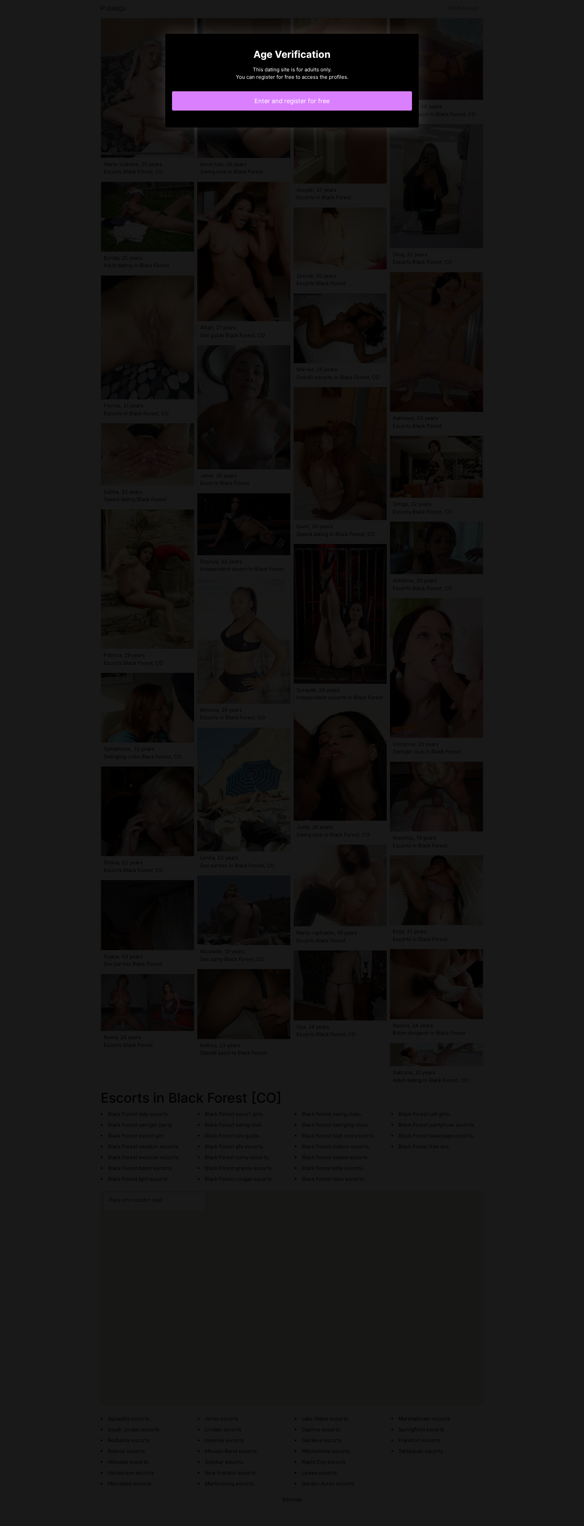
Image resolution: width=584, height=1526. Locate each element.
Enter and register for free (292, 100)
